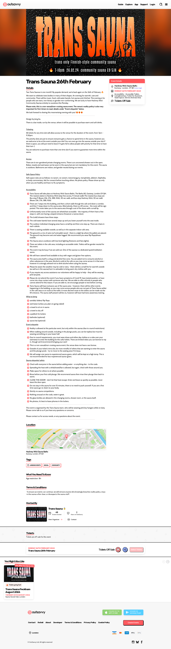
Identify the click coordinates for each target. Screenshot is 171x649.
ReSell (40, 622)
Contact (31, 622)
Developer (57, 622)
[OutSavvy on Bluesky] (137, 642)
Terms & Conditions (73, 622)
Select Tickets (136, 549)
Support (144, 4)
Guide (120, 4)
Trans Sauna (55, 508)
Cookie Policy (104, 622)
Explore (128, 4)
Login (152, 4)
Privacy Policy (90, 622)
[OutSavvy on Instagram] (133, 642)
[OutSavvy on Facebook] (141, 642)
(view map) (138, 88)
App (136, 4)
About (48, 622)
